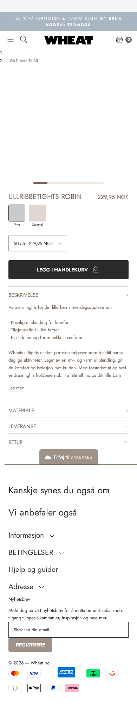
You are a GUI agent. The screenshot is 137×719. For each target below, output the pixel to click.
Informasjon (27, 535)
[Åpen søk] (23, 40)
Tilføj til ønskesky (72, 457)
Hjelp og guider (34, 569)
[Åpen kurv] (119, 40)
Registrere (30, 644)
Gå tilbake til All (24, 60)
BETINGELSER (32, 552)
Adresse (21, 586)
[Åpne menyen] (10, 40)
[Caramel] (37, 213)
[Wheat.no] (68, 40)
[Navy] (16, 213)
